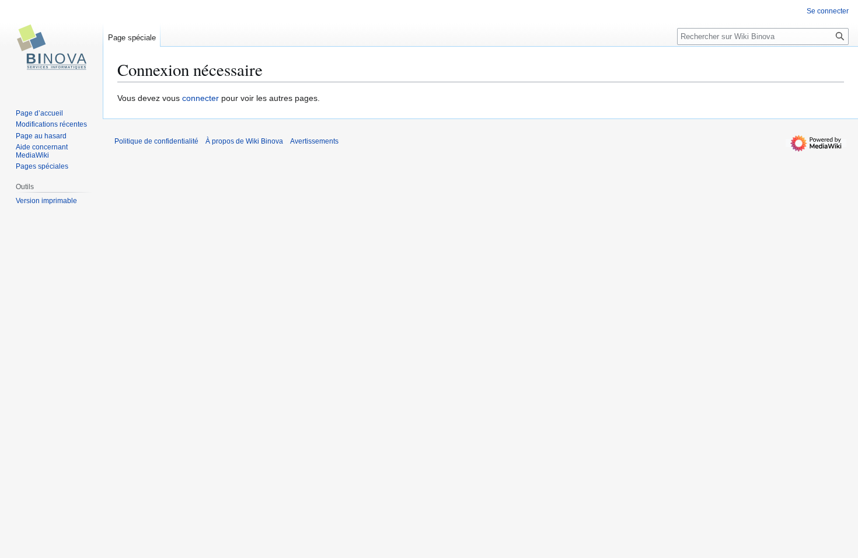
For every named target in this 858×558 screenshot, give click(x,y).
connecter (200, 98)
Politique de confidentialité (156, 141)
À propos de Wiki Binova (244, 141)
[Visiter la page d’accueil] (51, 46)
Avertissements (314, 141)
